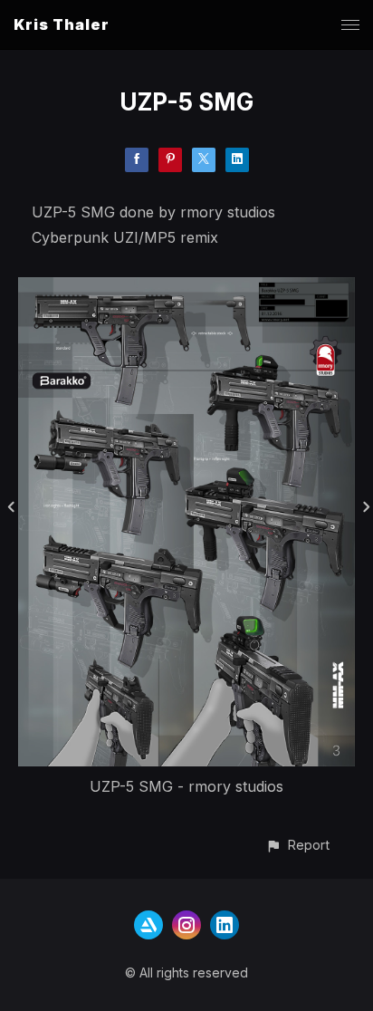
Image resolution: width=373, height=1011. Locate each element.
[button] (297, 844)
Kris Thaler (62, 24)
